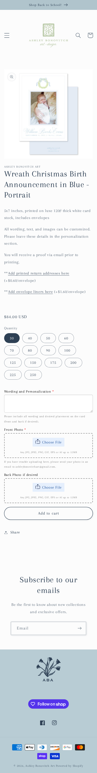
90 (48, 350)
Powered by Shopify (69, 766)
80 (30, 350)
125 (13, 362)
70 (12, 350)
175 (53, 362)
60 (66, 338)
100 (67, 350)
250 (33, 375)
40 (30, 338)
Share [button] (15, 532)
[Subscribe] (80, 628)
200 (73, 362)
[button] (7, 35)
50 (48, 338)
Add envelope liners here (30, 291)
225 (13, 375)
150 (33, 362)
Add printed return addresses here (38, 273)
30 (12, 338)
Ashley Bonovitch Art (40, 766)
